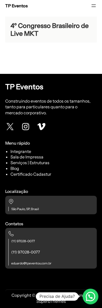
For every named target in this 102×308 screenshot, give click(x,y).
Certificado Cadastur (30, 174)
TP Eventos (16, 5)
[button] (90, 296)
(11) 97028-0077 (23, 241)
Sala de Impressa (26, 156)
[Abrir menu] (93, 6)
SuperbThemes (51, 301)
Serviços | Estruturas (29, 162)
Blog (14, 168)
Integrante (20, 151)
